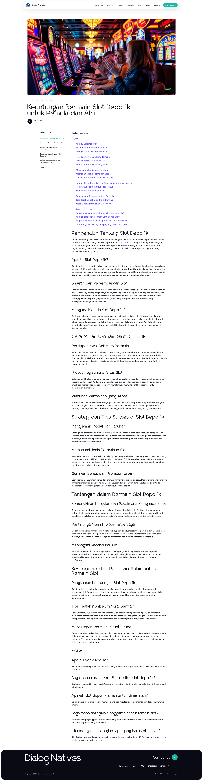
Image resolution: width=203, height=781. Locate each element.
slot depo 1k (126, 242)
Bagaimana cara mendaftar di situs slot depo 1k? (100, 213)
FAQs (42, 167)
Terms (169, 774)
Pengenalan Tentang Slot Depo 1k (52, 138)
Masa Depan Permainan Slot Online (93, 203)
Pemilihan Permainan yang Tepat (92, 164)
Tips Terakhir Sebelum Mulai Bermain (94, 200)
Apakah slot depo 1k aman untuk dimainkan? (98, 217)
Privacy (162, 774)
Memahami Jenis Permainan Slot (92, 174)
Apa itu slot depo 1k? (86, 209)
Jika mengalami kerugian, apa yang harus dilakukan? (102, 224)
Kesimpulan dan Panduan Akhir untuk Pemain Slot (50, 162)
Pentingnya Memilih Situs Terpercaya (94, 187)
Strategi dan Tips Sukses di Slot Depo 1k (51, 148)
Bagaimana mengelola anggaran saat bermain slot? (101, 220)
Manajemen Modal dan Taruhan (92, 170)
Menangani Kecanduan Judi (90, 190)
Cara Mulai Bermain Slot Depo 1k (51, 143)
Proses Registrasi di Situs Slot (90, 160)
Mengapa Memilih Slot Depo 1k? (92, 151)
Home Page (123, 766)
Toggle (75, 138)
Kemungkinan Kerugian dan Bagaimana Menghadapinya (104, 183)
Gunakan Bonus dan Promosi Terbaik (94, 177)
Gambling (31, 101)
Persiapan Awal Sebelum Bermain (93, 157)
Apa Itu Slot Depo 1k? (86, 144)
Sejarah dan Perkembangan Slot (92, 147)
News (134, 766)
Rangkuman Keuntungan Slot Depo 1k (95, 196)
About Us (155, 774)
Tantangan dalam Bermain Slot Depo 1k (50, 155)
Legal (175, 774)
